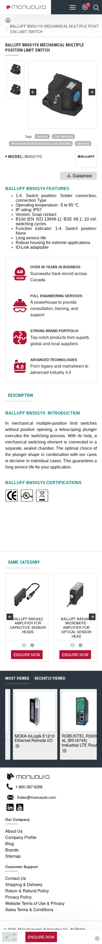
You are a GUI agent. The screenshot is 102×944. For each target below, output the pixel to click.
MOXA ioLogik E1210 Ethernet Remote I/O (28, 738)
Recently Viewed (50, 678)
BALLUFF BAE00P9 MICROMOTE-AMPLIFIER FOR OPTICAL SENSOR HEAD (76, 628)
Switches (83, 143)
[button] (33, 92)
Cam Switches (63, 136)
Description (20, 395)
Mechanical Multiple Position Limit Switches (41, 143)
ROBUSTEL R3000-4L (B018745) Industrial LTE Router (74, 740)
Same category (24, 562)
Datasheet (82, 176)
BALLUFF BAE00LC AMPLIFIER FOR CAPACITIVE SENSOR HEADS (28, 626)
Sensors (42, 136)
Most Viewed (17, 678)
